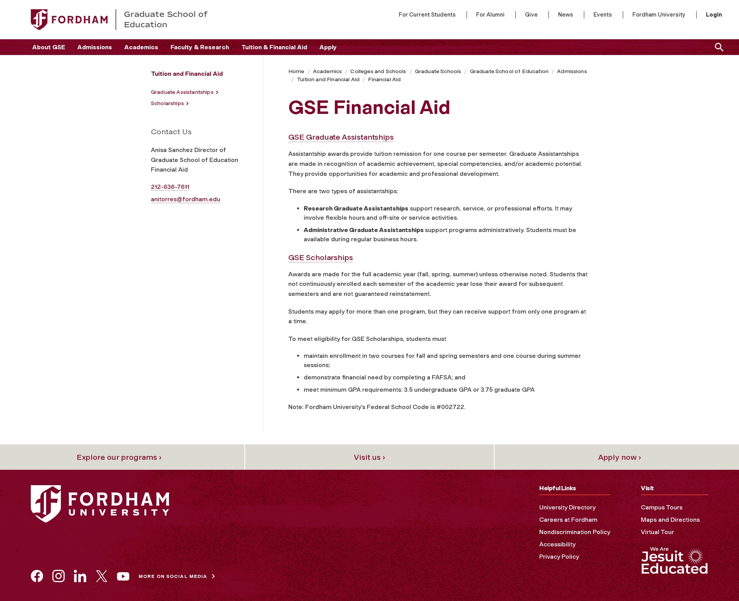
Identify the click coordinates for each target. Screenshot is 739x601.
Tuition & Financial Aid (274, 47)
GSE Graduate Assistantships (341, 137)
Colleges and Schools (378, 71)
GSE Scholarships (320, 257)
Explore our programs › (119, 457)
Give (531, 14)
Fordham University (658, 14)
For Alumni (490, 14)
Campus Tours (661, 507)
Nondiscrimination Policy (574, 532)
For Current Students (427, 14)
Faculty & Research (200, 47)
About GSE (48, 47)
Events (603, 14)
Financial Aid (384, 79)
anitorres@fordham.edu (185, 199)
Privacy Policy (559, 556)
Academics (141, 47)
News (565, 14)
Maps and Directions (670, 519)
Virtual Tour (657, 532)
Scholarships (167, 103)
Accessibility (557, 544)
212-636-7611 (170, 186)
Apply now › (619, 457)
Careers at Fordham (568, 519)
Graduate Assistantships (182, 92)
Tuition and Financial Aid (328, 79)
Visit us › (369, 457)
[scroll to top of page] (716, 578)
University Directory (567, 507)
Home (296, 71)
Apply (328, 47)
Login (714, 14)
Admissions (94, 47)
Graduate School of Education (509, 71)
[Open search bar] (718, 47)
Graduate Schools (438, 71)
